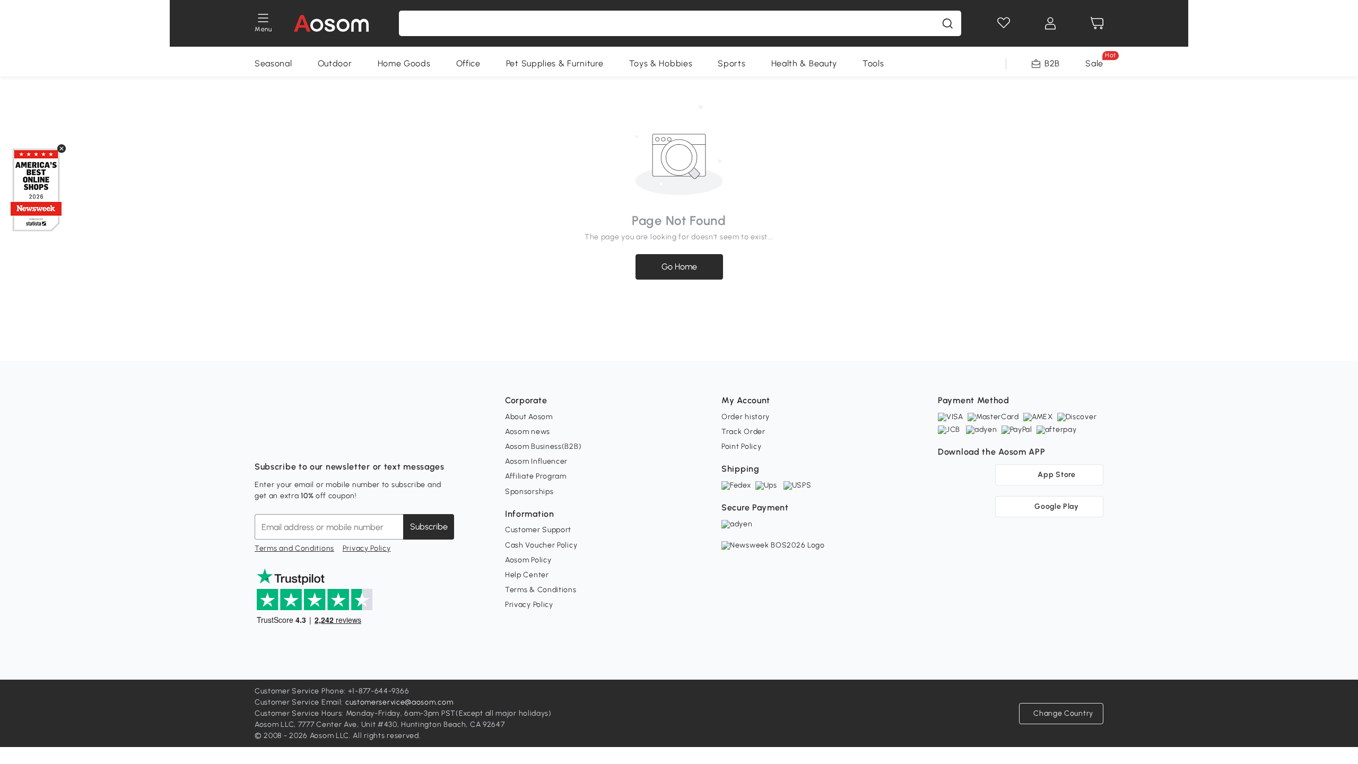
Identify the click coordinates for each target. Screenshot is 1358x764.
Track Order (743, 431)
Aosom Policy (528, 560)
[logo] (331, 23)
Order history (745, 416)
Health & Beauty (804, 63)
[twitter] (356, 440)
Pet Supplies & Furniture (555, 63)
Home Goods (404, 63)
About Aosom (529, 416)
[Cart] (1097, 23)
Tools (873, 63)
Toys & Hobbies (661, 63)
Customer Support (538, 529)
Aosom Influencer (536, 461)
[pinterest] (333, 440)
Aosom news (527, 431)
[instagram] (286, 440)
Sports (731, 63)
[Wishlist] (1003, 23)
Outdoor (335, 63)
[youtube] (309, 440)
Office (468, 63)
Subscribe (429, 527)
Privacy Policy (367, 548)
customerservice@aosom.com (399, 702)
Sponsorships (529, 491)
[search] (947, 23)
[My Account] (1050, 23)
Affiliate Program (536, 476)
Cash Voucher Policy (541, 545)
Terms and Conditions (294, 548)
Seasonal (273, 63)
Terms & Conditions (541, 589)
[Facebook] (263, 440)
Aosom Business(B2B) (543, 446)
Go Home (679, 267)
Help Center (527, 574)
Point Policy (741, 446)
